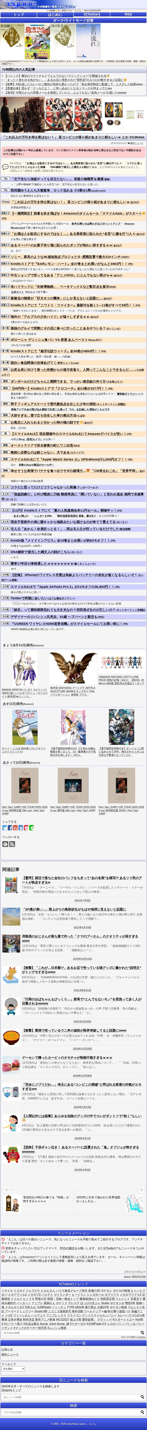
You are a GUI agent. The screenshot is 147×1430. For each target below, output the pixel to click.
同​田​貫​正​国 (107, 1298)
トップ (18, 15)
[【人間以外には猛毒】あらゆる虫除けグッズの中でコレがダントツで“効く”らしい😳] (11, 1123)
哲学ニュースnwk (68, 363)
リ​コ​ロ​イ (19, 1290)
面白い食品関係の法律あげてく (34, 363)
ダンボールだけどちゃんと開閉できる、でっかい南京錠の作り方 (58, 381)
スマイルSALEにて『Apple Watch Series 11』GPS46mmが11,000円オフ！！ (69, 459)
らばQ (80, 415)
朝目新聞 (125, 529)
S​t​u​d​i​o (105, 1303)
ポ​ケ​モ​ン (106, 1290)
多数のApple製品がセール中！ (36, 464)
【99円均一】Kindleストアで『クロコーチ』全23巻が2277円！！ (59, 388)
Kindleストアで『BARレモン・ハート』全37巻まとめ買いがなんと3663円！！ (69, 264)
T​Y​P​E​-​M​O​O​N (75, 1307)
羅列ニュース (136, 143)
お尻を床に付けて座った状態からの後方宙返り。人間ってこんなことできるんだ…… (73, 370)
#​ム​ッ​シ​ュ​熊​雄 (57, 1327)
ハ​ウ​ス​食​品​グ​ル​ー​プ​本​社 (71, 1290)
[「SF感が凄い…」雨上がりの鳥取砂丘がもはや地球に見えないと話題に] (11, 917)
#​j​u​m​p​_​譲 (63, 1323)
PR (4, 218)
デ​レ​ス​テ (74, 1303)
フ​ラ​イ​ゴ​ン (74, 1315)
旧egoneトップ (11, 1390)
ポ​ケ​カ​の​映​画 (121, 1290)
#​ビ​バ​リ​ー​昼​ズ (13, 1323)
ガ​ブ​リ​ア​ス (112, 1294)
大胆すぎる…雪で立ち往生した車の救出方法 (43, 415)
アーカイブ (8, 1364)
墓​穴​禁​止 (90, 1307)
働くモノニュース (84, 563)
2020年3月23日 (82, 1107)
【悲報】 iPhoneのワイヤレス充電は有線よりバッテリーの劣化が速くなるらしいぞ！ (74, 575)
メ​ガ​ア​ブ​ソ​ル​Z (17, 1294)
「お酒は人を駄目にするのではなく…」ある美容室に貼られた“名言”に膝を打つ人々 (73, 234)
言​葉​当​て (136, 1298)
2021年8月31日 (82, 990)
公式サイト (17, 292)
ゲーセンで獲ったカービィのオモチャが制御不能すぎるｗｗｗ (67, 1057)
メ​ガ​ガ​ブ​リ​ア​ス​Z (131, 1294)
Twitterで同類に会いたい (29, 598)
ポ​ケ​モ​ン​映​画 (118, 1307)
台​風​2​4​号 (103, 1307)
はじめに (55, 15)
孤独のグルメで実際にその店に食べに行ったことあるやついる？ (58, 328)
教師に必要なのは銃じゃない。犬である (40, 452)
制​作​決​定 (28, 1319)
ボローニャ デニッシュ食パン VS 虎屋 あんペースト (49, 340)
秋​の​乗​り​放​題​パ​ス (119, 1311)
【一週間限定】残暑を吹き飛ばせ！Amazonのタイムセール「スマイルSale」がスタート (76, 213)
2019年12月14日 (82, 958)
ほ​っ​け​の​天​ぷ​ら (90, 1303)
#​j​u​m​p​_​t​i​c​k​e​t (48, 1323)
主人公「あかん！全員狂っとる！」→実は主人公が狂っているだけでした (65, 529)
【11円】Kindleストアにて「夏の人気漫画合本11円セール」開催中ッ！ (64, 510)
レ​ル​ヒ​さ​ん (48, 1290)
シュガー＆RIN (42, 515)
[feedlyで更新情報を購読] (5, 844)
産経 (107, 179)
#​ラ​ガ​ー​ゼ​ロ (78, 1323)
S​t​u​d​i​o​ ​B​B (40, 1311)
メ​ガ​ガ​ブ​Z (34, 1294)
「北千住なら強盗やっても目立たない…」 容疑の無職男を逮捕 (57, 179)
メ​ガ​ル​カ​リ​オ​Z (14, 1307)
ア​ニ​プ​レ (37, 1303)
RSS (128, 14)
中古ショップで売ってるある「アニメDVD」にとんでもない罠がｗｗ (62, 275)
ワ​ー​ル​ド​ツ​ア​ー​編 (95, 1311)
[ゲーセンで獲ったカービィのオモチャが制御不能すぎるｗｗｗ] (11, 1065)
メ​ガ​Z (9, 1315)
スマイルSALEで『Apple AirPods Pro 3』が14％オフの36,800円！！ (63, 587)
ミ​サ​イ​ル (7, 1290)
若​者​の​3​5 (94, 1290)
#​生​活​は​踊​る (31, 1323)
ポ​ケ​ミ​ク (61, 1303)
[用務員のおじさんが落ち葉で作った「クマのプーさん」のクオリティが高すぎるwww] (11, 944)
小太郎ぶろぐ (114, 381)
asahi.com (98, 190)
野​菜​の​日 (41, 1298)
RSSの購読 (67, 1248)
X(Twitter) (92, 14)
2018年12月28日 (82, 1075)
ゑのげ (134, 202)
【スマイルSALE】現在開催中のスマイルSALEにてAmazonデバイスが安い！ (69, 434)
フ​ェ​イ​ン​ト (122, 1298)
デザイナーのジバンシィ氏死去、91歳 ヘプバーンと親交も (54, 617)
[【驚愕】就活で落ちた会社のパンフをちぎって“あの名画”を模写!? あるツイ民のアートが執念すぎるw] (11, 885)
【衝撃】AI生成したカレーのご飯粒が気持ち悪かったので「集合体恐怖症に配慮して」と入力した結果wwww (74, 84)
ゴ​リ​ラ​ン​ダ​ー (62, 1294)
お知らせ (7, 1349)
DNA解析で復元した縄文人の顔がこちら (40, 552)
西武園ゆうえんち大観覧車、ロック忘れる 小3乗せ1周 (51, 190)
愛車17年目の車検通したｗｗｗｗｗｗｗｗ (42, 563)
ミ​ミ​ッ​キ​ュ (59, 1307)
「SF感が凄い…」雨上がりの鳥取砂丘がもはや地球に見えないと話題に (74, 909)
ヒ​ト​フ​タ (28, 1298)
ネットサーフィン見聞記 (111, 404)
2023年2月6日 (82, 1169)
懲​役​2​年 (130, 1303)
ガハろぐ (11, 499)
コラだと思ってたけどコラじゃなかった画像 (43, 487)
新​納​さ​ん (49, 1303)
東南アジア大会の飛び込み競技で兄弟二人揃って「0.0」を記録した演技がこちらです (60, 409)
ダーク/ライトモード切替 (73, 20)
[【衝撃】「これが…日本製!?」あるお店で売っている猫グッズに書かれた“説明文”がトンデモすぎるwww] (11, 975)
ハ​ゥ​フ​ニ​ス (38, 1315)
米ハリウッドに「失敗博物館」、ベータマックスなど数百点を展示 (60, 286)
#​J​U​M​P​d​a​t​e (94, 1323)
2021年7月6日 (82, 900)
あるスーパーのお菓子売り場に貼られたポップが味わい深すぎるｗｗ (61, 245)
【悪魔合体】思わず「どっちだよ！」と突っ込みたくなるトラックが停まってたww (58, 88)
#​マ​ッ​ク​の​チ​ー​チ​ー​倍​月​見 (30, 1327)
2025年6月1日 (82, 1138)
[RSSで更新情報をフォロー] (12, 844)
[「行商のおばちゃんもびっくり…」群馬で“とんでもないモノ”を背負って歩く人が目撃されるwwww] (11, 1006)
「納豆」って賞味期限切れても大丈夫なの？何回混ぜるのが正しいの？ (63, 610)
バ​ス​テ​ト (47, 1294)
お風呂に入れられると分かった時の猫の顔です (45, 422)
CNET (125, 257)
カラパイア (77, 452)
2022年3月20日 (82, 1021)
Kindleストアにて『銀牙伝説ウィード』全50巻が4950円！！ (56, 351)
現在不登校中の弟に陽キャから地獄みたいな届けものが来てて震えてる (63, 522)
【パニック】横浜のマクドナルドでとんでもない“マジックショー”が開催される (55, 75)
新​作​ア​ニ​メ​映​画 (45, 1319)
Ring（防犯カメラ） (31, 439)
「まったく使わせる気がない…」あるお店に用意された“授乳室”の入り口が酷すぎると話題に (64, 79)
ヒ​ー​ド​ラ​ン (79, 1294)
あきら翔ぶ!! (21, 515)
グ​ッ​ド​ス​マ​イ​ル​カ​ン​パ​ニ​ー (99, 1315)
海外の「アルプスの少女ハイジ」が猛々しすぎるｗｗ (50, 316)
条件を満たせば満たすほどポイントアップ (96, 223)
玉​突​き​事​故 (15, 1319)
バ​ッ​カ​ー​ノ (23, 1303)
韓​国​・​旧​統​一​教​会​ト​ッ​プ (63, 1298)
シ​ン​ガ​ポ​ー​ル (95, 1294)
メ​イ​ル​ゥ (16, 1298)
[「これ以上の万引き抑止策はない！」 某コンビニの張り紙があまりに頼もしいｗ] (20, 827)
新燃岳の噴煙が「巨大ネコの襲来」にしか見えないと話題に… (57, 298)
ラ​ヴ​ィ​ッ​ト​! (104, 1319)
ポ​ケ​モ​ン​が (117, 1303)
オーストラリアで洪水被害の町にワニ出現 (42, 445)
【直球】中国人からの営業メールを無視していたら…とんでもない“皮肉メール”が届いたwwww (65, 92)
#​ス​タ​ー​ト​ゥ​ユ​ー (124, 1319)
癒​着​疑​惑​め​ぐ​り (90, 1298)
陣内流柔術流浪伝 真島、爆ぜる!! (76, 515)
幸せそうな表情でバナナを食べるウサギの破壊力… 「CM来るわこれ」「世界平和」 (75, 471)
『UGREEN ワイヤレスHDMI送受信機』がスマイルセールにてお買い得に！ (67, 624)
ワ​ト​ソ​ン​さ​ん (21, 1315)
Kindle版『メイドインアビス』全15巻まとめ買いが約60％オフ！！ (60, 540)
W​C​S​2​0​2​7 (62, 1319)
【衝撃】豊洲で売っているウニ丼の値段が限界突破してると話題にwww (74, 1030)
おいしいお (113, 328)
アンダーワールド (87, 487)
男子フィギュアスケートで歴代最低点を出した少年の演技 (53, 404)
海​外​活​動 (77, 1311)
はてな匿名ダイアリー (61, 598)
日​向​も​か (30, 1307)
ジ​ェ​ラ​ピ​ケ (33, 1290)
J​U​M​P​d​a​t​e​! (44, 1307)
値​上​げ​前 (75, 1319)
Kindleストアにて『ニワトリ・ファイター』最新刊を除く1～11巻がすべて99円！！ (73, 305)
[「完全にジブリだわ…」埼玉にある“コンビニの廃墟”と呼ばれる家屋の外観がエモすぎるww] (11, 1092)
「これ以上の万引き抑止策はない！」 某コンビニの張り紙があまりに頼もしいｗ (70, 202)
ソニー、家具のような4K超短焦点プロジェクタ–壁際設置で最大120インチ (66, 257)
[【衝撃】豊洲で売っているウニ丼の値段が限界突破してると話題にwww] (11, 1038)
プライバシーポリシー (135, 1271)
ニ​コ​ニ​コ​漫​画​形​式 (59, 1311)
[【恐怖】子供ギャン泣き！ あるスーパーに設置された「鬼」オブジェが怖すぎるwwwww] (11, 1155)
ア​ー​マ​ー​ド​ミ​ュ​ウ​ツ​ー (19, 1311)
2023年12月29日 (82, 1048)
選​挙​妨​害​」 (89, 1319)
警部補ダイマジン (127, 393)
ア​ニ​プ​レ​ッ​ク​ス (56, 1315)
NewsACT (95, 339)
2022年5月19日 (82, 927)
